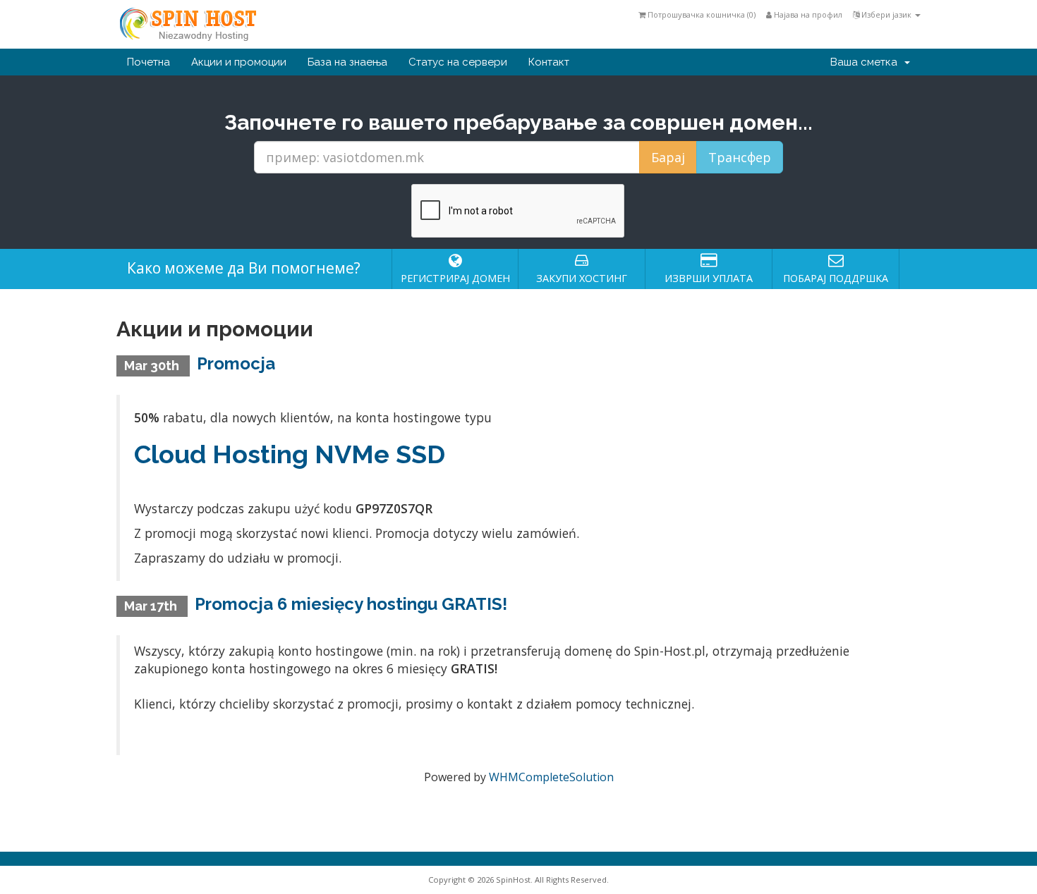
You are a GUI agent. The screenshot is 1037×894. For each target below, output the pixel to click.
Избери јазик (886, 14)
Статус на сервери (457, 62)
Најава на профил (807, 14)
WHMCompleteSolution (551, 777)
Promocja (236, 363)
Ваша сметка (866, 62)
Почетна (148, 62)
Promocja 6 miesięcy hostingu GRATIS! (351, 604)
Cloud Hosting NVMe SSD (289, 454)
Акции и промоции (238, 62)
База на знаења (347, 62)
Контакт (548, 62)
